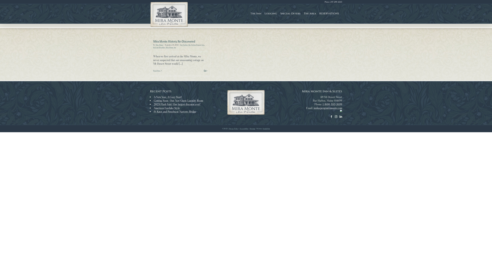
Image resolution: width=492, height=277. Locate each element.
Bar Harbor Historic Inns (196, 45)
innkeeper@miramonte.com (328, 108)
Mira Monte (159, 45)
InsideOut (266, 128)
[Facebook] (331, 116)
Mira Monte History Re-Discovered (174, 41)
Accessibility (244, 128)
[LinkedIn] (341, 116)
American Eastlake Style (167, 108)
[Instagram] (336, 116)
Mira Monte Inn (171, 47)
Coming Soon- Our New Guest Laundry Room (178, 100)
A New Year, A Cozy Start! (168, 97)
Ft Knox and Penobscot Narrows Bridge (175, 111)
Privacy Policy (234, 128)
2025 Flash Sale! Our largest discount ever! (177, 104)
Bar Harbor (184, 45)
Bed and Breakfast (159, 47)
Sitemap (252, 128)
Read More (157, 71)
